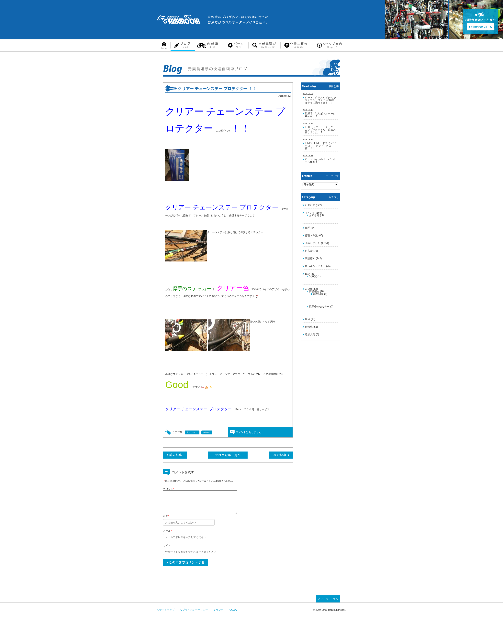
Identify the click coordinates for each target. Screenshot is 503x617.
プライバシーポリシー (195, 609)
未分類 (309, 288)
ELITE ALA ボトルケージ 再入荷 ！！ (321, 115)
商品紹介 (310, 258)
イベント (310, 212)
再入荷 (309, 250)
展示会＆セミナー (315, 266)
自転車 (309, 326)
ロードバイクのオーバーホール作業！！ (320, 160)
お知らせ (310, 205)
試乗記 (313, 276)
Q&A (234, 609)
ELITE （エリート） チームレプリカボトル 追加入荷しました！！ (320, 130)
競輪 (307, 319)
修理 (307, 227)
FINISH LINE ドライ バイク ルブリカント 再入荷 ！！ (320, 146)
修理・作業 (311, 235)
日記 (307, 273)
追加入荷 (310, 334)
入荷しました (312, 243)
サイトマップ (166, 609)
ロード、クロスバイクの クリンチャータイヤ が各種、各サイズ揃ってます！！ (320, 100)
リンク (219, 609)
